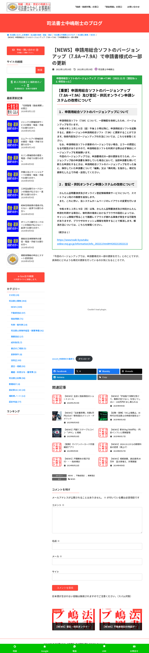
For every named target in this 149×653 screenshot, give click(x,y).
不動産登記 (80, 475)
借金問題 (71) (17, 318)
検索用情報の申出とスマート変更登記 (32, 257)
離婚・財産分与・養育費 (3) (23, 372)
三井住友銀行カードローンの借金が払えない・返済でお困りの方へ (32, 191)
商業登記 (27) (17, 336)
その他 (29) (14, 294)
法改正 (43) (16, 360)
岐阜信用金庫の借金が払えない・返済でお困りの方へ (32, 208)
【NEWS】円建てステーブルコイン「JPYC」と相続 (79, 431)
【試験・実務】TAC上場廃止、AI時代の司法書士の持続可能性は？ (125, 414)
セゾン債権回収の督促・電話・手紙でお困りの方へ (32, 158)
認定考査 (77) (15, 401)
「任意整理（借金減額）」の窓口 (32, 107)
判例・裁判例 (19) (19, 324)
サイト (55, 571)
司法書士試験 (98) (17, 378)
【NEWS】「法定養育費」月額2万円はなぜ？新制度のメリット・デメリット (79, 415)
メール (57, 556)
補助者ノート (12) (17, 395)
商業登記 (91, 475)
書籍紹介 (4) (14, 383)
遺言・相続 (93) (18, 366)
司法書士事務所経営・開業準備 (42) (27, 330)
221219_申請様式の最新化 (63, 358)
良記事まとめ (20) (17, 389)
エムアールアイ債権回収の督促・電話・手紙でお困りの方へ (32, 141)
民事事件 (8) (16, 354)
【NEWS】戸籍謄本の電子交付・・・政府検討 (77, 460)
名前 (56, 541)
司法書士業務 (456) (17, 300)
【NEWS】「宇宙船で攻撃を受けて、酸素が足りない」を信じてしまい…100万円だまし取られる (125, 399)
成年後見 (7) (16, 342)
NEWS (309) (16, 306)
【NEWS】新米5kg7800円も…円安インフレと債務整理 (125, 431)
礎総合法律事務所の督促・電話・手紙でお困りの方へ (32, 241)
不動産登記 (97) (18, 312)
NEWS (70, 475)
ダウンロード (84, 358)
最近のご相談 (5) (18, 348)
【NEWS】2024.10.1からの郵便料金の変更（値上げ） (125, 445)
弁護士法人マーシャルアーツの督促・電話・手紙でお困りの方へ (32, 174)
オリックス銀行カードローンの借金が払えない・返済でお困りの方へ (32, 224)
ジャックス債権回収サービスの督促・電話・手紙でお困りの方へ (32, 124)
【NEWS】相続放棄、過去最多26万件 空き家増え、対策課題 (125, 460)
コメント (58, 505)
